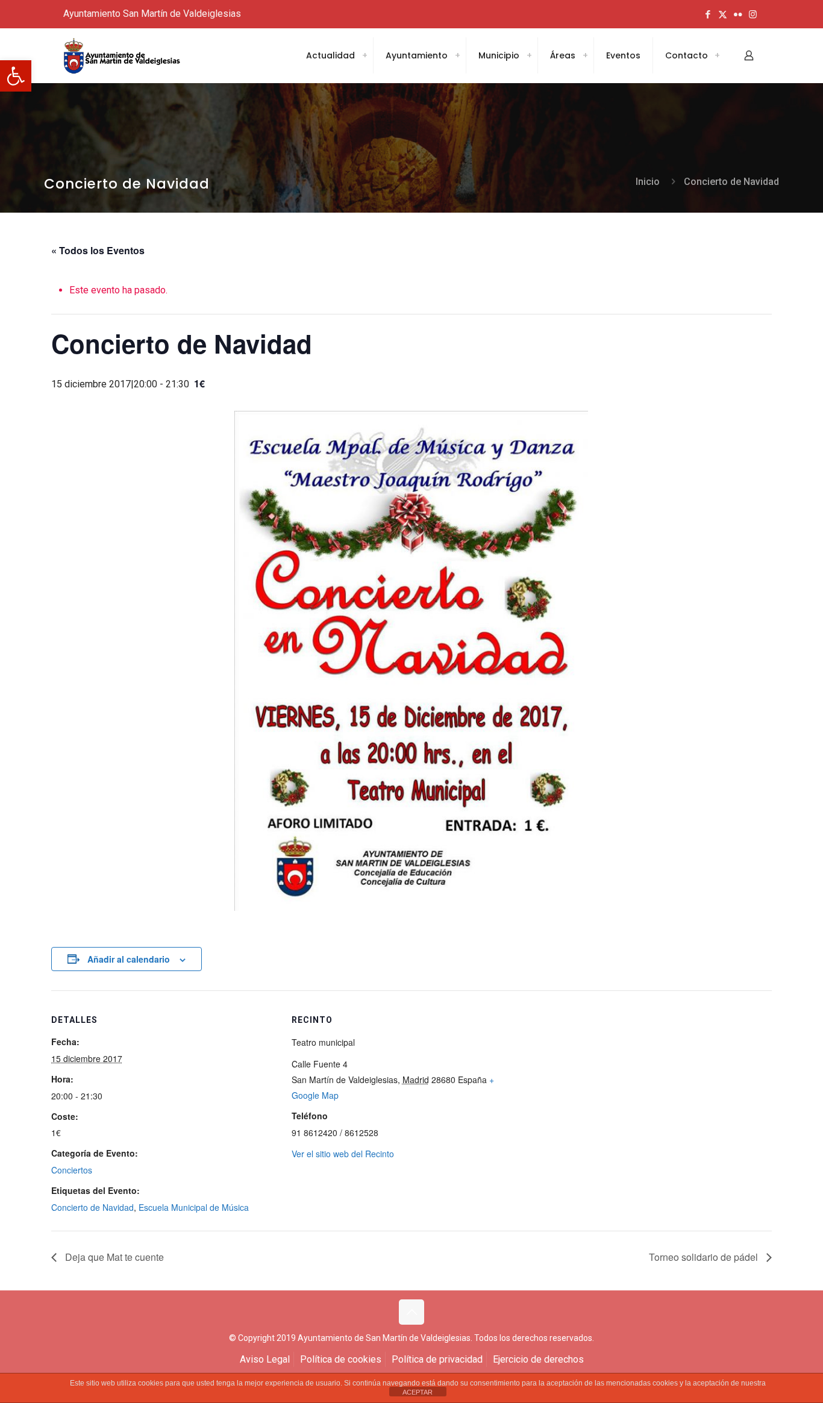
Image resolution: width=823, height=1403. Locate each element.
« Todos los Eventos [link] (98, 250)
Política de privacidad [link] (437, 1359)
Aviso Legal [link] (265, 1359)
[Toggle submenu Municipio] (529, 55)
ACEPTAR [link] (417, 1392)
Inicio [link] (648, 181)
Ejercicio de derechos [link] (538, 1359)
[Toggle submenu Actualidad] (364, 55)
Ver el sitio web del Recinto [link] (343, 1154)
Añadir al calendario (128, 959)
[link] (15, 76)
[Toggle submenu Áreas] (585, 55)
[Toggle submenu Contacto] (717, 55)
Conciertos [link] (71, 1170)
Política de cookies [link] (340, 1359)
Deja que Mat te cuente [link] (113, 1257)
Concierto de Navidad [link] (731, 181)
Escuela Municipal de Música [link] (194, 1207)
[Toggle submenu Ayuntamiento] (457, 55)
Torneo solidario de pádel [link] (704, 1257)
